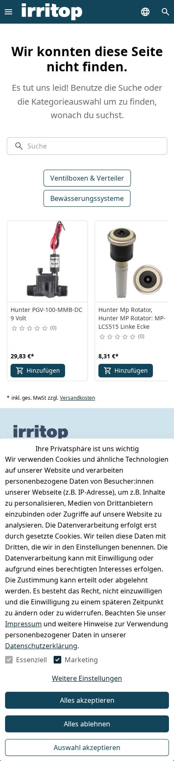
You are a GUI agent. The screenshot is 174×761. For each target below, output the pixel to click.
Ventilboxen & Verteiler (87, 178)
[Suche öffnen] (165, 11)
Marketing (81, 659)
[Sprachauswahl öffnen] (145, 11)
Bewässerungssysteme (87, 198)
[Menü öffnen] (8, 11)
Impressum (23, 623)
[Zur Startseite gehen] (52, 12)
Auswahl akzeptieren (87, 747)
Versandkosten (77, 398)
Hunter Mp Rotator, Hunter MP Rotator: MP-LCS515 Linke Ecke (132, 318)
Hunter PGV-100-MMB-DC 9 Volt (46, 314)
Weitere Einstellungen (87, 678)
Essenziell (31, 659)
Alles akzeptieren (87, 700)
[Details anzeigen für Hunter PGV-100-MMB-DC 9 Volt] (47, 261)
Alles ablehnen (87, 724)
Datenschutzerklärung (41, 645)
